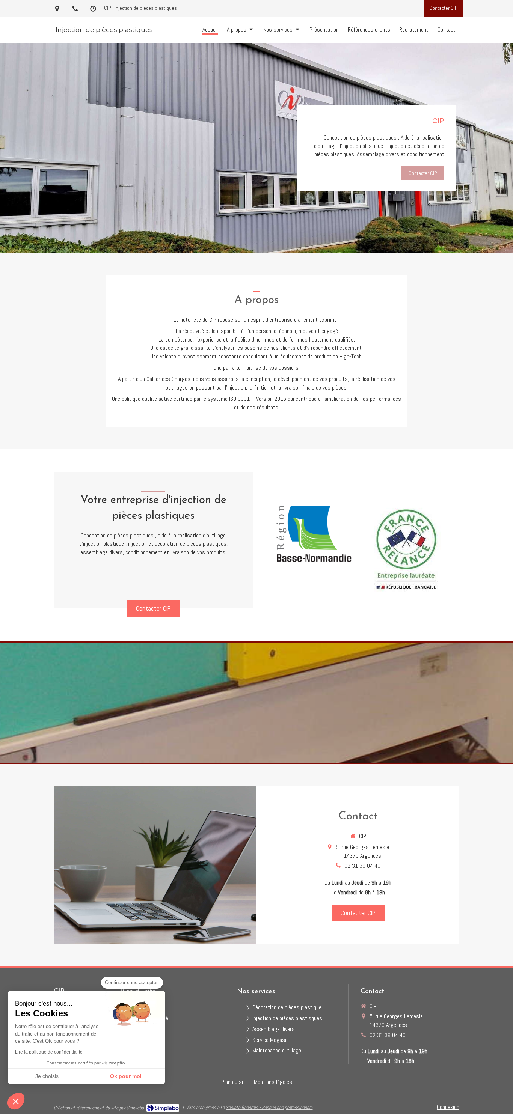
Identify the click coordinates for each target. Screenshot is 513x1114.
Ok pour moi (126, 1076)
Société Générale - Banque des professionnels (269, 1107)
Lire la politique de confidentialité (49, 1052)
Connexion (448, 1107)
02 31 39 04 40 (362, 866)
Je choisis (47, 1076)
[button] (16, 1101)
